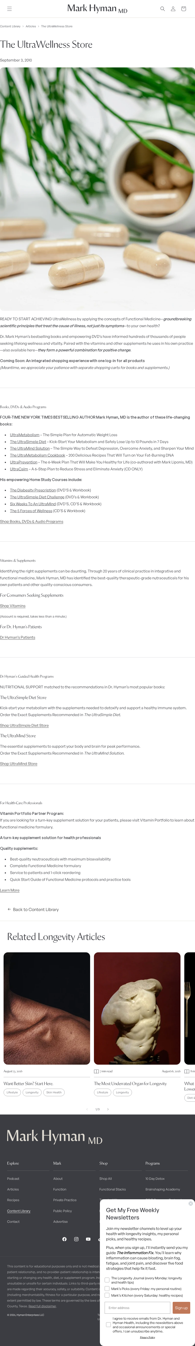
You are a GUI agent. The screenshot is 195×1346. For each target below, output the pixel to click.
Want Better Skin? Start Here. (28, 1083)
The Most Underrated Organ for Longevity (130, 1083)
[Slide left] (87, 1109)
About (58, 1178)
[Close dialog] (190, 1203)
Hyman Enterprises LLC (30, 1315)
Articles (31, 26)
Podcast (13, 1178)
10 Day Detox (155, 1178)
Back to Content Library (36, 909)
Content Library (10, 26)
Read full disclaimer (42, 1306)
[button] (9, 9)
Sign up (181, 1307)
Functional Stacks (112, 1189)
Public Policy (62, 1211)
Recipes (13, 1200)
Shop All (105, 1178)
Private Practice (65, 1200)
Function (59, 1189)
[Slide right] (108, 1109)
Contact (13, 1221)
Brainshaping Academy (163, 1189)
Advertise (60, 1221)
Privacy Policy (147, 1337)
